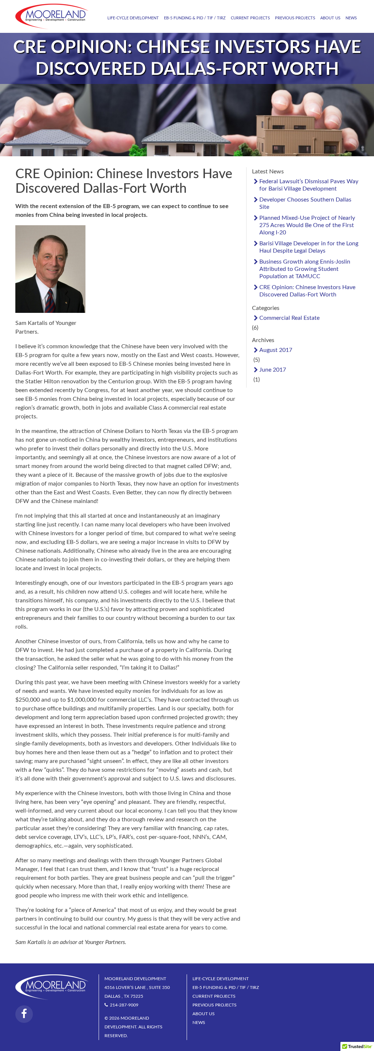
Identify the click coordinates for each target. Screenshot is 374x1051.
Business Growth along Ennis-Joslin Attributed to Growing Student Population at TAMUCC (304, 269)
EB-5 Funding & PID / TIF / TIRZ (195, 18)
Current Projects (250, 18)
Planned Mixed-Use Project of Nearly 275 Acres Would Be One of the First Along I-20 (307, 225)
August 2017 (275, 350)
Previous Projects (295, 18)
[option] (187, 96)
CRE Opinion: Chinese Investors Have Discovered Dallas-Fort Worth (307, 291)
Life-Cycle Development (133, 18)
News (351, 18)
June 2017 (272, 370)
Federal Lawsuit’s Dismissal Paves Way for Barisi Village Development (308, 185)
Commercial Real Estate (289, 318)
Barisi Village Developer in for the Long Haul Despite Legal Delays (308, 247)
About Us (330, 18)
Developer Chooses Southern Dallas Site (305, 203)
